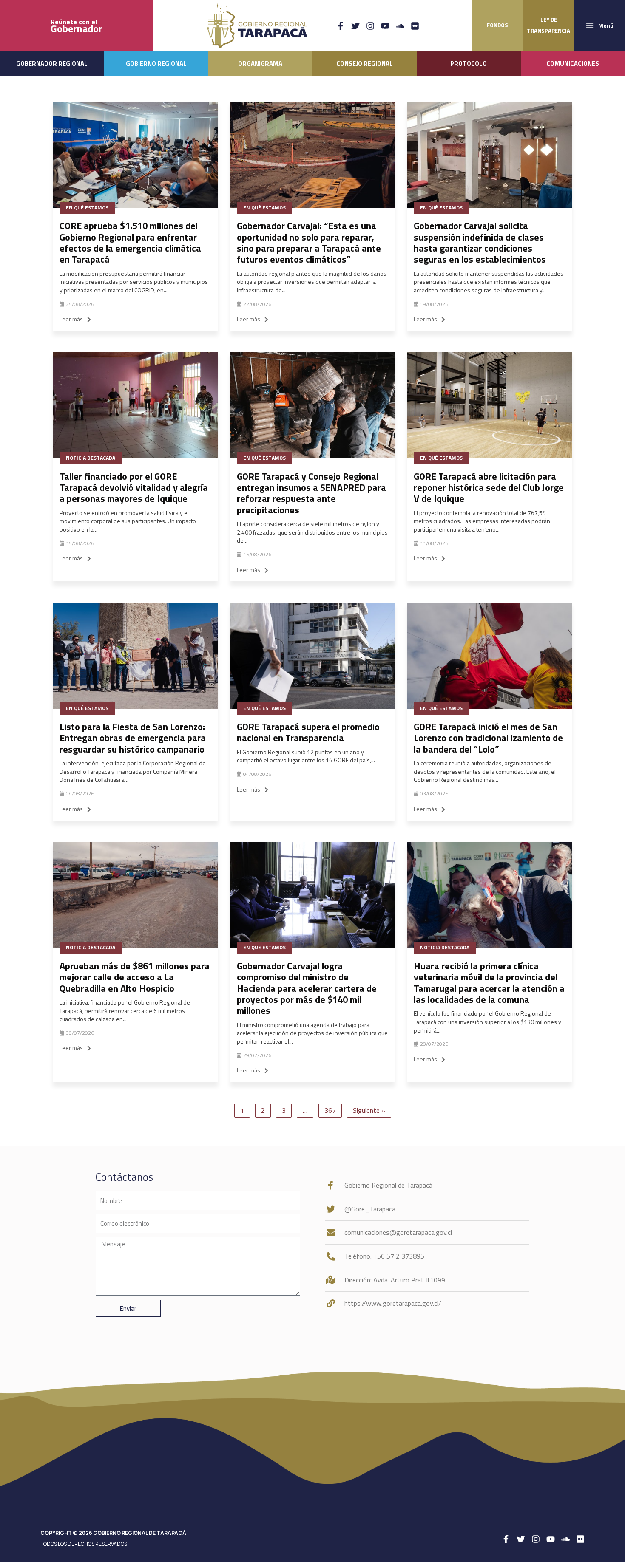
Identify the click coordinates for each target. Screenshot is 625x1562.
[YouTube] (385, 26)
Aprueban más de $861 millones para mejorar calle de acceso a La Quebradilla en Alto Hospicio (135, 977)
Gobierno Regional (156, 63)
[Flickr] (415, 26)
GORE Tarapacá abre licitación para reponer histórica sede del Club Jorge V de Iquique (489, 487)
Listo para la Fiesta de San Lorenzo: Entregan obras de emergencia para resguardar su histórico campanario (133, 737)
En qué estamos (87, 208)
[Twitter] (355, 26)
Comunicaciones (572, 63)
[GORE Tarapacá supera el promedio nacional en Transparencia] (312, 656)
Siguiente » (369, 1110)
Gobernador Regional (52, 63)
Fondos (497, 25)
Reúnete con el (76, 25)
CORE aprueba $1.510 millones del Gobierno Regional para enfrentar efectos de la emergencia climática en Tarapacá (130, 242)
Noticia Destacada (90, 458)
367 (330, 1110)
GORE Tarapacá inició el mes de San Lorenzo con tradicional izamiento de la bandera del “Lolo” (488, 737)
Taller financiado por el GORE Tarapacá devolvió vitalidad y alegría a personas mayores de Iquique (134, 487)
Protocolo (468, 63)
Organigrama (260, 63)
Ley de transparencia (548, 25)
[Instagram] (370, 26)
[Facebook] (340, 26)
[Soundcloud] (400, 26)
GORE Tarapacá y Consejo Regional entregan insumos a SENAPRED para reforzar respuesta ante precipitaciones (311, 493)
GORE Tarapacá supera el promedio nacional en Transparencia (308, 732)
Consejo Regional (364, 63)
